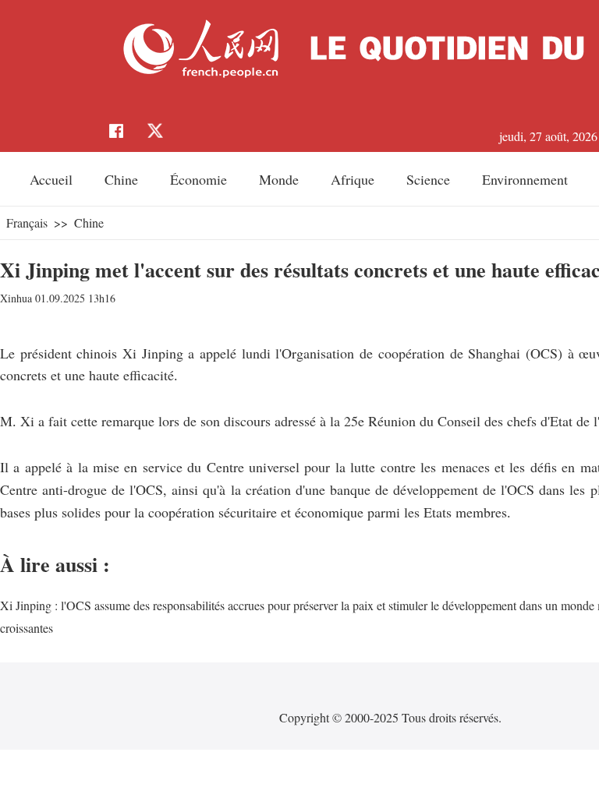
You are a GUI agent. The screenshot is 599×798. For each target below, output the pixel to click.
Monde (279, 179)
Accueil (51, 179)
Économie (198, 179)
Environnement (525, 179)
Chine (121, 179)
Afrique (352, 179)
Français (27, 222)
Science (428, 179)
